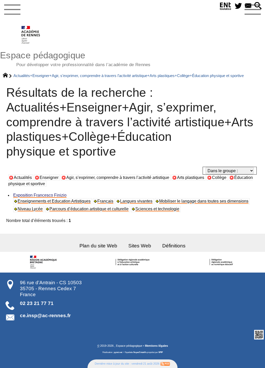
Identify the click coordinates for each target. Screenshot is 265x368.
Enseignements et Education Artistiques (54, 201)
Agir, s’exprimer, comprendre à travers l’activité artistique (117, 177)
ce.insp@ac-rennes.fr (45, 315)
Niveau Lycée (30, 209)
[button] (258, 6)
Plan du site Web (98, 245)
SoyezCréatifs (139, 352)
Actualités (23, 177)
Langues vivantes (136, 201)
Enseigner (49, 177)
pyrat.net (118, 352)
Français (105, 201)
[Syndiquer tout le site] (165, 363)
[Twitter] (238, 6)
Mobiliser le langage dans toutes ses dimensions (203, 201)
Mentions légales (156, 345)
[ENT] (225, 7)
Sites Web (139, 245)
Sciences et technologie (157, 209)
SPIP (160, 352)
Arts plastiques (190, 177)
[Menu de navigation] (12, 10)
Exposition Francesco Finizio (40, 195)
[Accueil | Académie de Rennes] (44, 262)
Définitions (174, 245)
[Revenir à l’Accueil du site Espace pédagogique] (30, 35)
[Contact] (248, 6)
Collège (219, 177)
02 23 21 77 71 (37, 303)
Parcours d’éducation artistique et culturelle (89, 209)
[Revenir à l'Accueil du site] (7, 76)
